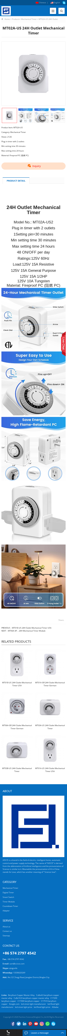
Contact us (7, 931)
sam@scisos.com (17, 963)
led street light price (23, 1007)
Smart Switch (8, 897)
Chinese (42, 2)
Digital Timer (8, 892)
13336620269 (19, 972)
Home (7, 19)
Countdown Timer (10, 906)
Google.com (14, 1004)
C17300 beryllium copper (28, 1001)
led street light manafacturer (33, 1004)
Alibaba (55, 1007)
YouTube (36, 1024)
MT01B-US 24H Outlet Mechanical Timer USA (31, 628)
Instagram (42, 1024)
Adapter (6, 910)
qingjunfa (13, 968)
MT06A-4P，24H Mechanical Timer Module (26, 630)
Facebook (13, 1024)
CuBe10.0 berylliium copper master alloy (31, 998)
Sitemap (6, 935)
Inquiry (36, 166)
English (56, 2)
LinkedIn (24, 1024)
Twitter (19, 1024)
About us (6, 926)
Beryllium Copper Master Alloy (21, 995)
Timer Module (9, 901)
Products (15, 19)
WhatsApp (47, 1024)
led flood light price (42, 1007)
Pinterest (30, 1024)
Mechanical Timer (29, 19)
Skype (53, 1024)
